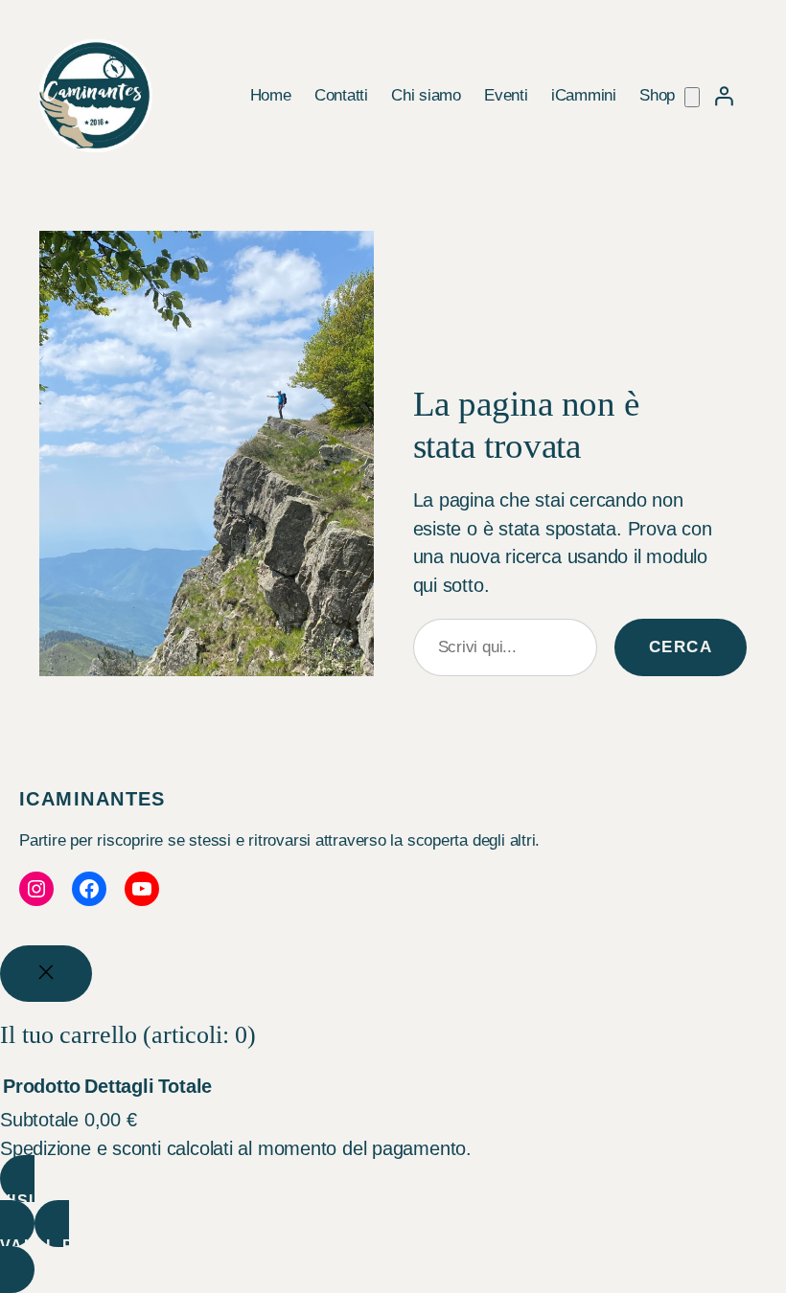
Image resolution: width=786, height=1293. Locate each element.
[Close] (46, 974)
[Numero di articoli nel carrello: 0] (692, 97)
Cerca (680, 647)
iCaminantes (92, 798)
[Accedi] (724, 96)
